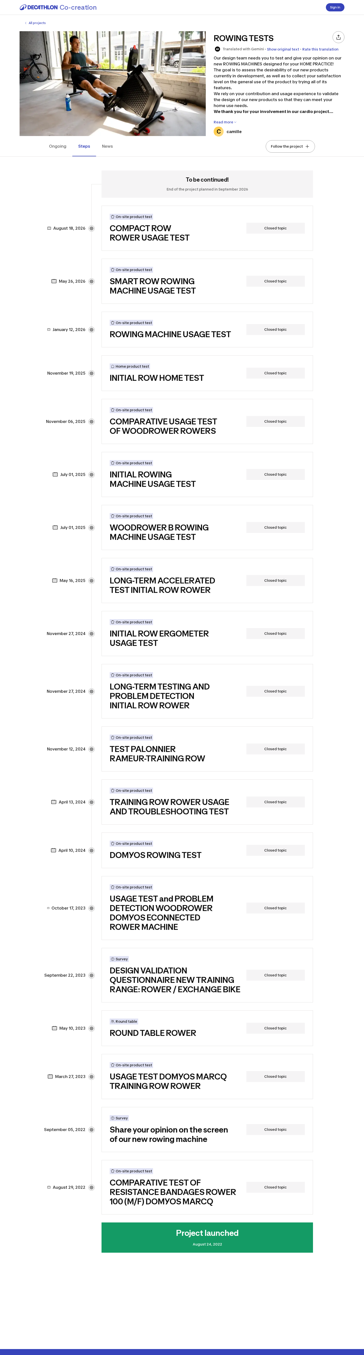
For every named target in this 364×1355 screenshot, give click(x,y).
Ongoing (57, 146)
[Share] (338, 37)
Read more (223, 122)
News (107, 146)
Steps (84, 146)
